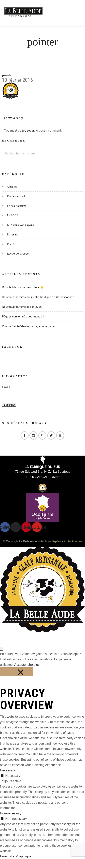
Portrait (12, 234)
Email (6, 387)
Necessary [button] (7, 770)
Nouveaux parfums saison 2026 (22, 306)
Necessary (12, 775)
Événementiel (16, 196)
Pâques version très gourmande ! (23, 316)
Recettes (13, 244)
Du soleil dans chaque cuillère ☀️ (22, 287)
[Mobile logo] (42, 631)
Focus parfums (16, 206)
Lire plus (33, 664)
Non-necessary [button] (10, 813)
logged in (28, 130)
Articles (12, 186)
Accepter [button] (20, 664)
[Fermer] (16, 671)
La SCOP (12, 215)
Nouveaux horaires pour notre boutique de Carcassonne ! (38, 297)
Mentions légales (50, 541)
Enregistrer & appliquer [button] (16, 856)
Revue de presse (18, 253)
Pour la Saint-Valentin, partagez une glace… (29, 326)
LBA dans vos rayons (20, 225)
